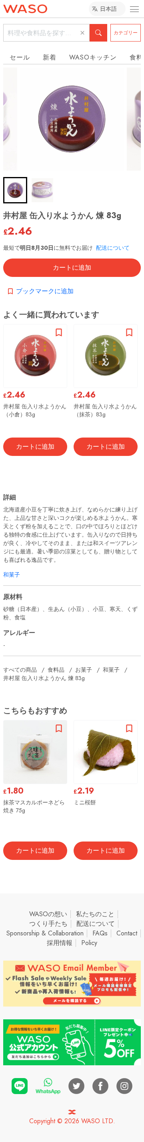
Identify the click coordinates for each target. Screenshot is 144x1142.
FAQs (100, 933)
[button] (15, 190)
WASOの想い (48, 914)
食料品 (56, 670)
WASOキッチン (93, 57)
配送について (113, 248)
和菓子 (11, 575)
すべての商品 (20, 670)
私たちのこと (95, 914)
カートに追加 (72, 267)
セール (20, 57)
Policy (89, 942)
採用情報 (59, 942)
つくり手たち (48, 923)
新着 (49, 57)
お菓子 (83, 670)
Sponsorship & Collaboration (45, 933)
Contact (126, 933)
